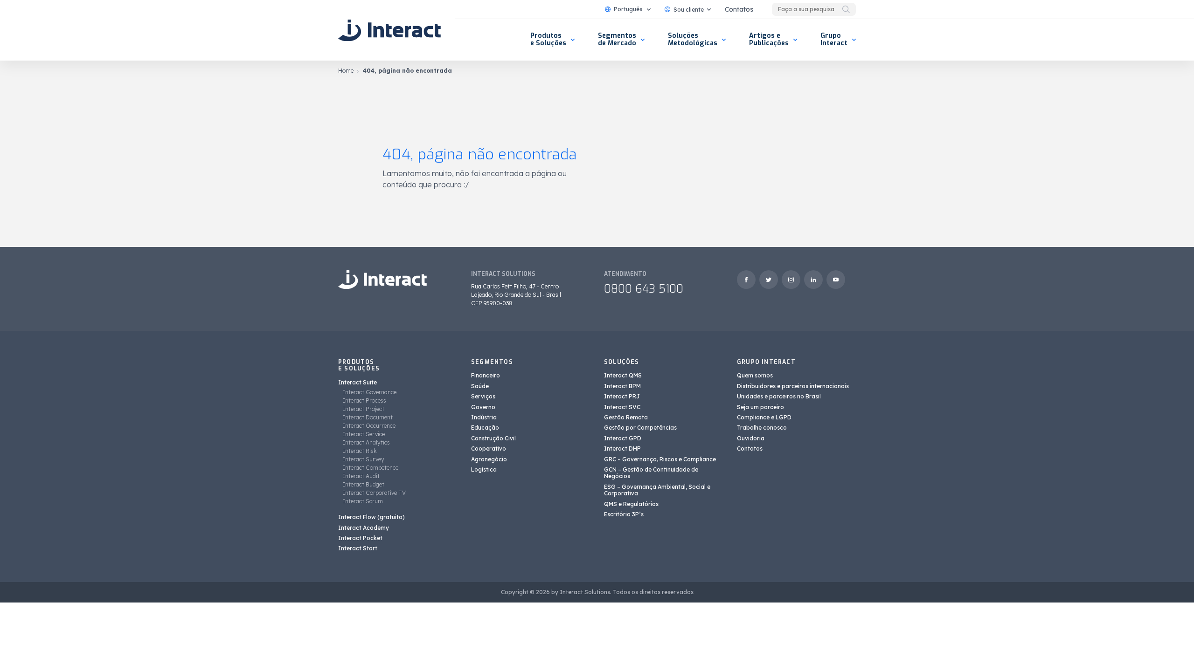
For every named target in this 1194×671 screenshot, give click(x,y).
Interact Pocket (360, 537)
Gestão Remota (626, 417)
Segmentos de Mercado (617, 39)
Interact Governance (369, 392)
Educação (485, 427)
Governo (483, 407)
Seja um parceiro (760, 407)
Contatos (739, 9)
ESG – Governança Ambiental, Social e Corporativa (657, 490)
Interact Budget (363, 484)
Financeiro (485, 375)
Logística (484, 469)
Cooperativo (488, 448)
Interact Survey (363, 459)
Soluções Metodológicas (692, 39)
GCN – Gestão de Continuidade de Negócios (651, 472)
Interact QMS (623, 375)
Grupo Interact (833, 39)
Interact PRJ (622, 396)
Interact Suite (357, 382)
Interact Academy (363, 527)
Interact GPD (622, 438)
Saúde (480, 386)
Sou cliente (688, 9)
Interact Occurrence (369, 425)
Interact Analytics (366, 442)
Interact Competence (370, 467)
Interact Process (364, 400)
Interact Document (368, 417)
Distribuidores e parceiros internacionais (793, 386)
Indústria (484, 417)
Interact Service (364, 434)
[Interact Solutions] (389, 30)
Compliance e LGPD (764, 417)
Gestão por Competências (640, 427)
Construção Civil (493, 438)
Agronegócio (489, 459)
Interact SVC (622, 407)
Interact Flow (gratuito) (371, 517)
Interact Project (363, 408)
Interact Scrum (363, 501)
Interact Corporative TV (374, 492)
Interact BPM (622, 386)
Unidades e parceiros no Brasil (779, 396)
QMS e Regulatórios (631, 503)
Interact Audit (361, 475)
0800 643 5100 (643, 288)
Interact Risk (360, 450)
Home (346, 70)
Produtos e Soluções (548, 39)
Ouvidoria (750, 438)
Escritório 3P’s (624, 514)
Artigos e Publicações (769, 39)
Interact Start (357, 548)
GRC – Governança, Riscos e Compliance (660, 459)
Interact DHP (622, 448)
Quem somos (755, 375)
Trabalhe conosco (762, 427)
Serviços (483, 396)
